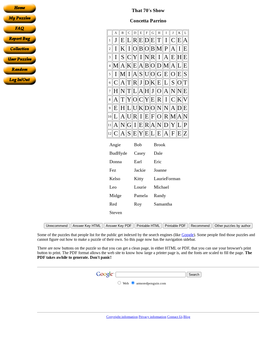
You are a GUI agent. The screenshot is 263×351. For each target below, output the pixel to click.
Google (188, 235)
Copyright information (122, 317)
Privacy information (152, 317)
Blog (186, 317)
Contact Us (175, 317)
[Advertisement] (19, 162)
